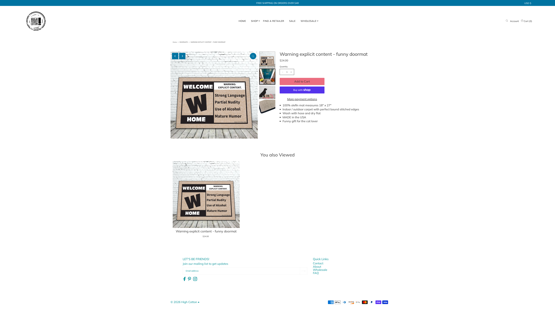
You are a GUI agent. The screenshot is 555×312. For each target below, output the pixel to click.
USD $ (527, 3)
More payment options (302, 99)
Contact (318, 263)
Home (175, 42)
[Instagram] (195, 279)
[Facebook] (184, 279)
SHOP (254, 20)
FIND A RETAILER (273, 20)
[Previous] (175, 56)
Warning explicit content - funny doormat (206, 231)
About (317, 266)
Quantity (284, 66)
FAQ (316, 273)
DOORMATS (184, 42)
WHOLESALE (308, 20)
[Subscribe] (303, 271)
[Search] (507, 21)
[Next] (182, 56)
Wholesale (320, 270)
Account (514, 21)
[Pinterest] (189, 279)
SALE (292, 20)
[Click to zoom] (253, 56)
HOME (242, 20)
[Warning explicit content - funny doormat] (206, 194)
